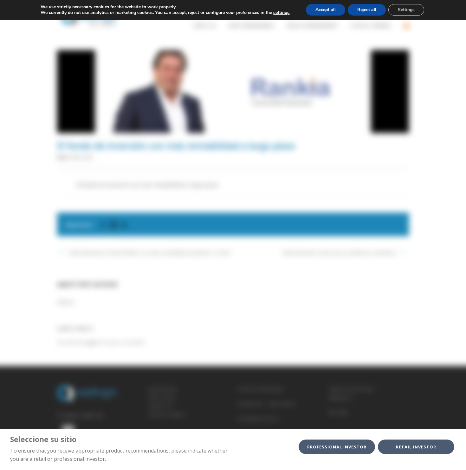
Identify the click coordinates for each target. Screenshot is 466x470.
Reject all (366, 10)
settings (281, 13)
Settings (406, 10)
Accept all (325, 10)
